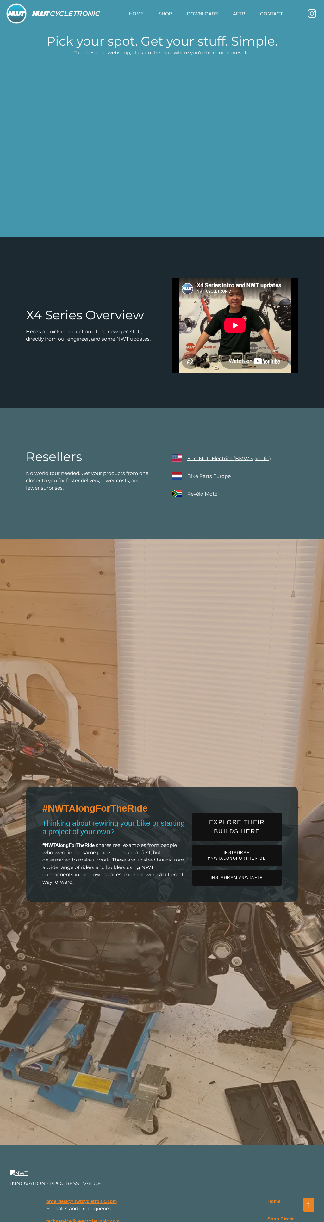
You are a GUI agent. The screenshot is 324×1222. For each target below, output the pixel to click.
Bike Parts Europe (209, 476)
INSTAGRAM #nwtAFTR (237, 877)
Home (136, 13)
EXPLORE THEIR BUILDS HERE (237, 827)
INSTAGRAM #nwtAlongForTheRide (237, 855)
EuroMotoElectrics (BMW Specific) (229, 458)
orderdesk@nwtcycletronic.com (81, 1201)
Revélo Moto (202, 494)
